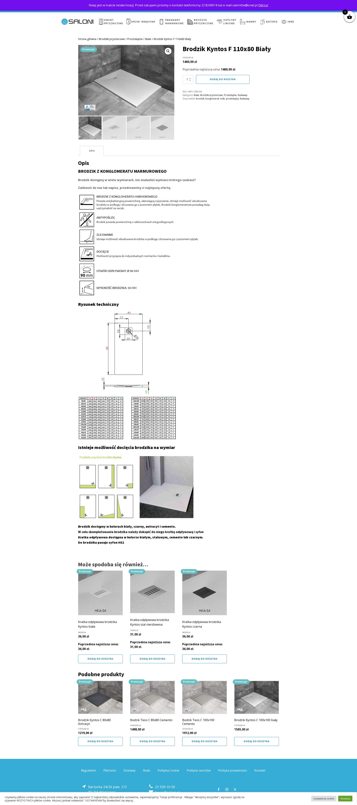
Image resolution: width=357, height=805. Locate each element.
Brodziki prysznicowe (112, 39)
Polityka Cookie (168, 770)
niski (222, 98)
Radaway (242, 95)
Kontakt (260, 770)
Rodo (146, 770)
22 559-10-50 (165, 787)
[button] (168, 51)
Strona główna (87, 39)
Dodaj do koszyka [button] (100, 658)
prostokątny (232, 98)
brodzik (200, 98)
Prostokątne (135, 39)
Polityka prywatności (232, 770)
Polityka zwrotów (199, 770)
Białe (148, 39)
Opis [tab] (92, 150)
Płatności (109, 770)
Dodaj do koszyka (223, 79)
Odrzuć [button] (263, 5)
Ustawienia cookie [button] (323, 798)
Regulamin (88, 770)
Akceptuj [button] (345, 798)
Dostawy (129, 770)
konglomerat (212, 98)
